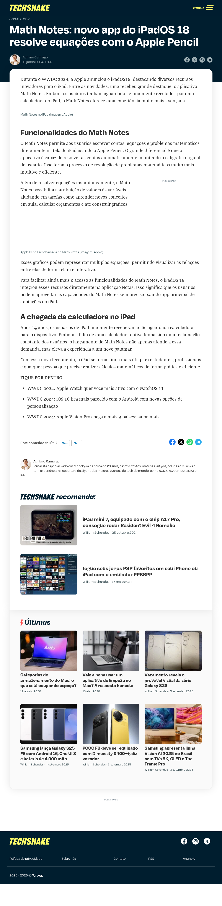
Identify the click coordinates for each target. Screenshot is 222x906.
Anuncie (189, 858)
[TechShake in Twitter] (207, 841)
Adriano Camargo (46, 461)
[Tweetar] (194, 60)
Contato (120, 858)
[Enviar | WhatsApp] (202, 60)
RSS (151, 858)
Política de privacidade (26, 858)
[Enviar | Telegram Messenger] (209, 60)
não (77, 443)
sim (64, 443)
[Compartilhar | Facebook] (187, 60)
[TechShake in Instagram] (195, 841)
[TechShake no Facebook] (184, 841)
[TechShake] (30, 8)
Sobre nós (69, 858)
